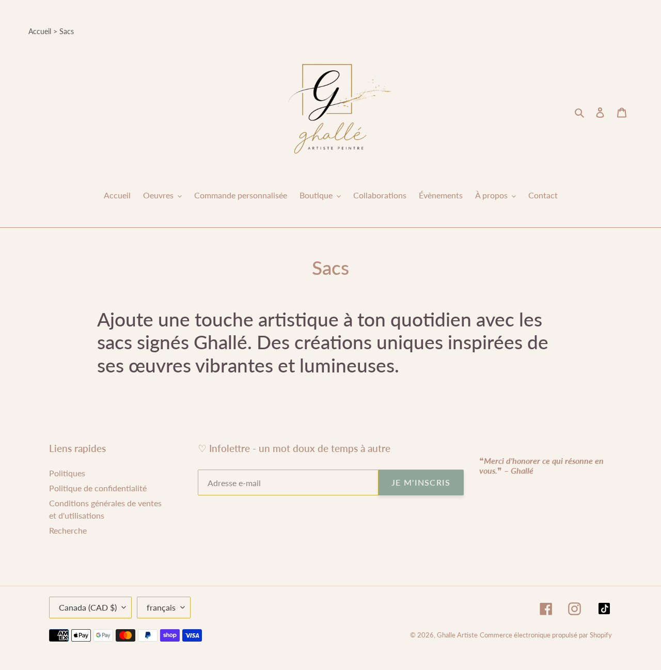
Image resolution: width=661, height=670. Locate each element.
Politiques (67, 473)
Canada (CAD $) (88, 607)
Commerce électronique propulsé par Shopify (546, 635)
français (161, 607)
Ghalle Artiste (457, 635)
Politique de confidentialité (98, 488)
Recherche (68, 530)
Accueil (39, 31)
